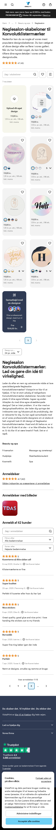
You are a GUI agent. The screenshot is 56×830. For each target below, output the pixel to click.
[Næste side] (36, 340)
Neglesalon (39, 23)
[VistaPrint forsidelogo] (28, 4)
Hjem (4, 23)
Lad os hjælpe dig (11, 725)
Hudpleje (6, 456)
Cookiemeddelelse (14, 807)
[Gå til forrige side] (10, 686)
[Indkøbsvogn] (50, 4)
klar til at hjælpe (23, 714)
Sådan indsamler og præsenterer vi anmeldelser (26, 483)
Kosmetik (6, 461)
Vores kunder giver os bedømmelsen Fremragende (24, 767)
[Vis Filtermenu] (50, 74)
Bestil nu (46, 15)
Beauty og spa (24, 23)
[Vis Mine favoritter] (42, 74)
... (12, 23)
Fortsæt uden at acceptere (43, 779)
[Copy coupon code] (20, 15)
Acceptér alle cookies (29, 821)
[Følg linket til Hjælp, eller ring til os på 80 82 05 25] (43, 4)
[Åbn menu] (5, 4)
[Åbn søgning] (12, 4)
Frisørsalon (7, 450)
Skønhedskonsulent (38, 456)
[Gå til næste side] (46, 686)
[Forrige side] (19, 340)
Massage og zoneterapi (40, 450)
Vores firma (8, 733)
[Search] (50, 531)
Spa (31, 461)
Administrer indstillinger (29, 813)
